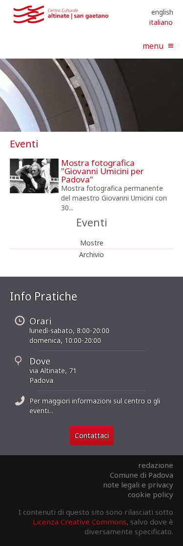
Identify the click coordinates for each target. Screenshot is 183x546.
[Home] (61, 21)
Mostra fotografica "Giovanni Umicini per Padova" (102, 171)
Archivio (91, 254)
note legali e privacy (138, 484)
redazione (155, 465)
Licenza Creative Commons (79, 521)
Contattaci (92, 435)
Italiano (161, 22)
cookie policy (150, 494)
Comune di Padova (141, 475)
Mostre (91, 242)
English (162, 12)
